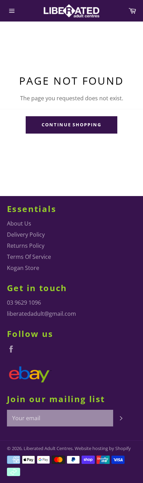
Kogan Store (23, 268)
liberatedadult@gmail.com (41, 313)
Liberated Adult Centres (48, 448)
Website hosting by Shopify (103, 448)
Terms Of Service (29, 257)
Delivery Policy (26, 234)
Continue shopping (71, 124)
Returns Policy (25, 245)
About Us (19, 223)
